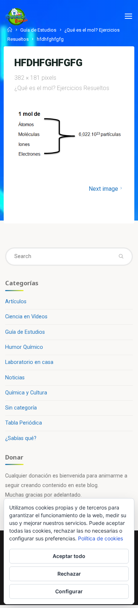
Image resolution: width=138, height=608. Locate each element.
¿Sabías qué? (20, 438)
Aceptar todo (69, 556)
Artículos (15, 301)
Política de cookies (100, 538)
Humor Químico (24, 347)
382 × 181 (28, 77)
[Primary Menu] (128, 16)
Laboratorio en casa (29, 362)
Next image (103, 188)
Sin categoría (21, 408)
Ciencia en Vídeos (26, 317)
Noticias (15, 378)
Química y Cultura (26, 393)
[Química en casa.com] (16, 16)
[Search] (121, 256)
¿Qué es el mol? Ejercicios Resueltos (61, 88)
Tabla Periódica (23, 423)
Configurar (69, 591)
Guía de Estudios (25, 332)
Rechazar (69, 574)
